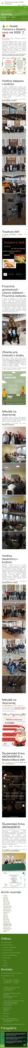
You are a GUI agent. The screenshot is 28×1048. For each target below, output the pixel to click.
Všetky (5, 931)
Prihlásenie (24, 5)
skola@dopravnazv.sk (8, 976)
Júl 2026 (5, 895)
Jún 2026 (5, 897)
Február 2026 (6, 903)
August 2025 (6, 912)
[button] (19, 5)
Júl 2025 (5, 913)
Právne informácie (8, 950)
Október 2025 (6, 909)
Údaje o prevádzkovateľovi (10, 955)
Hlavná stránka (5, 17)
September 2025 (7, 910)
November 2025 (7, 907)
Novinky (13, 17)
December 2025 (7, 906)
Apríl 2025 (5, 918)
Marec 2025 (6, 919)
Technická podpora (8, 945)
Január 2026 (6, 904)
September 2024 (7, 928)
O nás (4, 960)
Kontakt (5, 963)
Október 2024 (6, 927)
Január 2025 (6, 922)
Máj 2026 (5, 898)
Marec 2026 (6, 901)
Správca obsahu (7, 942)
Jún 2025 (5, 915)
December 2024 (7, 924)
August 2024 (6, 930)
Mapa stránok (6, 958)
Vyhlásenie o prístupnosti (9, 947)
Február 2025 (6, 921)
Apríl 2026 (5, 900)
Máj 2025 (5, 916)
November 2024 (7, 925)
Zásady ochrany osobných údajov (11, 952)
